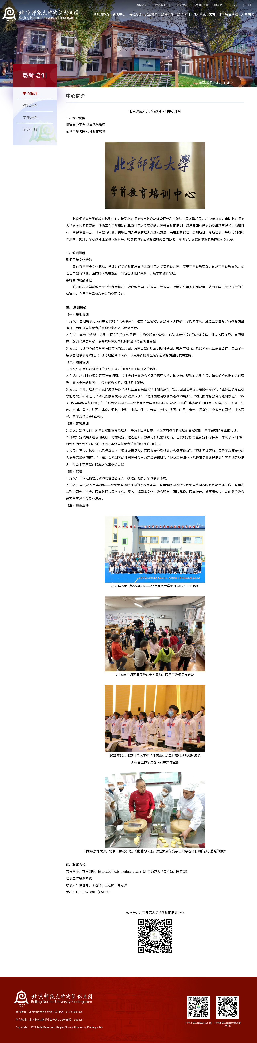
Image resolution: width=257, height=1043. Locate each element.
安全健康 (151, 14)
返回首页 (142, 5)
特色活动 (231, 14)
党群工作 (215, 14)
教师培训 (183, 14)
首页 (202, 82)
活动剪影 (135, 14)
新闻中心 (119, 14)
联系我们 (160, 5)
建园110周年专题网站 (208, 5)
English (235, 5)
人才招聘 (247, 14)
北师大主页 (181, 5)
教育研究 (167, 14)
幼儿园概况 (101, 14)
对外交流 (199, 14)
